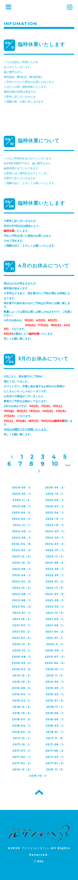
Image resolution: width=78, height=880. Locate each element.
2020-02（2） (22, 669)
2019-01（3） (56, 700)
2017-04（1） (22, 757)
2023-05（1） (55, 569)
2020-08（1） (22, 656)
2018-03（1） (56, 725)
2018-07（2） (22, 719)
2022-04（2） (22, 606)
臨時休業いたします (41, 44)
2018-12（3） (22, 707)
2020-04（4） (56, 663)
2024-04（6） (22, 544)
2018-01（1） (55, 732)
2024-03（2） (55, 544)
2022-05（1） (55, 600)
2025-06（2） (22, 512)
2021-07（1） (22, 625)
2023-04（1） (22, 575)
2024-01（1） (55, 550)
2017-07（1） (22, 750)
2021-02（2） (22, 638)
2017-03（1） (56, 757)
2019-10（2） (22, 681)
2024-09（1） (22, 531)
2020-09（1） (55, 650)
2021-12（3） (56, 613)
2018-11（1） (55, 707)
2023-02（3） (22, 581)
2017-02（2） (22, 763)
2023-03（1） (55, 575)
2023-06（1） (22, 569)
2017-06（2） (55, 750)
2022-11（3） (56, 587)
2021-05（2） (22, 631)
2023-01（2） (55, 581)
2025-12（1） (56, 493)
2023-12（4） (22, 556)
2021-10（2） (22, 619)
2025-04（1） (55, 512)
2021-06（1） (56, 625)
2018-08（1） (55, 713)
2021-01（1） (55, 638)
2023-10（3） (22, 562)
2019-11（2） (55, 675)
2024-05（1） (55, 537)
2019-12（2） (22, 675)
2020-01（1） (56, 669)
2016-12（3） (22, 769)
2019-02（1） (22, 700)
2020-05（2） (22, 663)
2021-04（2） (55, 631)
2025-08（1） (22, 506)
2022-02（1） (55, 606)
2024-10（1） (55, 525)
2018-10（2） (22, 713)
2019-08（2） (22, 688)
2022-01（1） (22, 613)
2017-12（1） (22, 738)
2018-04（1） (22, 725)
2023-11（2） (56, 556)
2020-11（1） (55, 644)
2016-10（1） (39, 775)
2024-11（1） (22, 525)
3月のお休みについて (43, 358)
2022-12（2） (22, 587)
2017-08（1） (56, 744)
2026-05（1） (22, 487)
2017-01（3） (56, 763)
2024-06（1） (22, 537)
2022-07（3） (55, 594)
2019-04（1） (22, 694)
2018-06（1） (55, 719)
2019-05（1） (56, 688)
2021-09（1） (56, 619)
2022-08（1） (22, 594)
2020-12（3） (22, 644)
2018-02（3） (22, 732)
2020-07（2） (55, 656)
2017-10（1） (22, 744)
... (68, 463)
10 (55, 463)
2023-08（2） (55, 562)
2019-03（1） (56, 694)
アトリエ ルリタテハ (34, 848)
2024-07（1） (55, 531)
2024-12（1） (56, 519)
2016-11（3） (55, 769)
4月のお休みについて (43, 265)
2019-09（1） (55, 681)
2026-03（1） (22, 493)
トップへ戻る (39, 792)
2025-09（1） (55, 500)
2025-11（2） (22, 500)
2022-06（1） (22, 600)
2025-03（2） (22, 519)
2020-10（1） (22, 650)
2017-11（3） (55, 738)
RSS (40, 861)
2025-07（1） (55, 506)
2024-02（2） (22, 550)
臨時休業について (39, 140)
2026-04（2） (55, 487)
